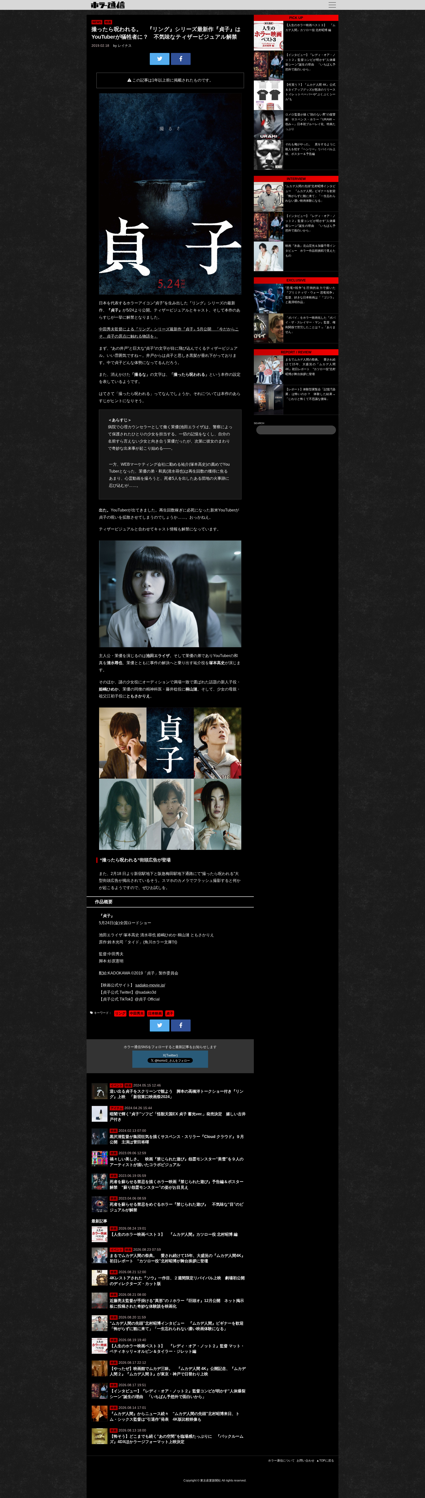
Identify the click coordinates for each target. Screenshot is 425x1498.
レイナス (125, 46)
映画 (108, 22)
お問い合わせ (305, 1460)
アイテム (116, 1108)
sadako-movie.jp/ (150, 985)
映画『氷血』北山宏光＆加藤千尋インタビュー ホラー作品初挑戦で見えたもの (310, 250)
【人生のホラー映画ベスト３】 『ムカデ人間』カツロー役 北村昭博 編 (174, 1234)
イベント (116, 1085)
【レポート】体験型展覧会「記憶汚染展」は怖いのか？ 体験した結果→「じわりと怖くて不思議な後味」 (310, 394)
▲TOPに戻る (325, 1460)
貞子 (169, 1013)
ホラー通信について (281, 1460)
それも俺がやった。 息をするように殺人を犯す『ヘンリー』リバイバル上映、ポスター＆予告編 (310, 149)
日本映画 (155, 1013)
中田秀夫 (137, 1013)
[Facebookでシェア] (181, 59)
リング (120, 1013)
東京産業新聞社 (210, 1480)
